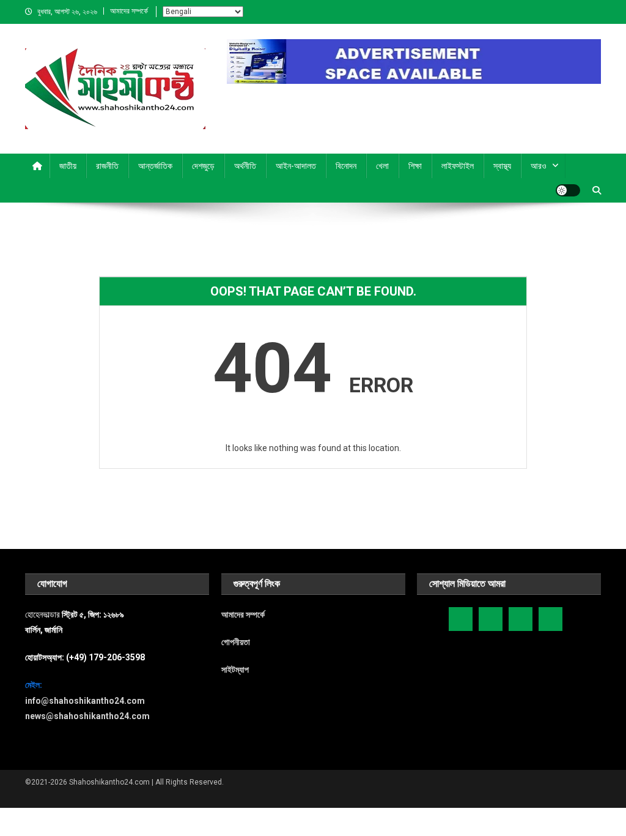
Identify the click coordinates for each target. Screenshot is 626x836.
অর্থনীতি (245, 166)
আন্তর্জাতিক (155, 166)
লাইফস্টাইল (457, 166)
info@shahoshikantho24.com (85, 701)
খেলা (382, 166)
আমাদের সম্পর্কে (129, 11)
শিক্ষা (415, 166)
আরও (539, 166)
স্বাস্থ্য (502, 166)
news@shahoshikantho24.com (87, 716)
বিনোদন (346, 166)
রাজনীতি (107, 166)
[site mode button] (568, 190)
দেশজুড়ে (203, 166)
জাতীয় (67, 166)
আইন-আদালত (296, 166)
